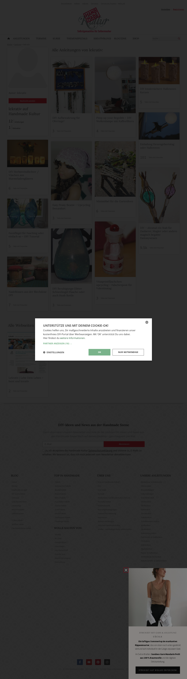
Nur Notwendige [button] (128, 352)
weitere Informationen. (72, 338)
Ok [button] (99, 352)
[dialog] (93, 339)
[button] (93, 343)
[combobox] (146, 322)
